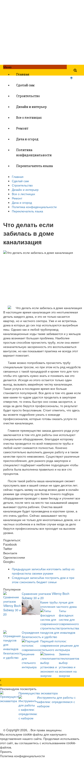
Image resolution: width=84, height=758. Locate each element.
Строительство (28, 96)
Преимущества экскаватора (38, 693)
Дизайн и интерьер (31, 107)
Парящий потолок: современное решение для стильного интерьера (59, 645)
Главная (22, 74)
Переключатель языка (34, 166)
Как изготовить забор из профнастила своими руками (43, 571)
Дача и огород (27, 139)
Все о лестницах (29, 117)
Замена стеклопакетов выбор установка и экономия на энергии (69, 665)
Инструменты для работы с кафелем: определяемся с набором (56, 701)
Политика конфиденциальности (34, 152)
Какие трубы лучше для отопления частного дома (58, 604)
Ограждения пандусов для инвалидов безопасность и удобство (48, 634)
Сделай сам (25, 85)
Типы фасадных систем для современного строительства (69, 619)
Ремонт (22, 128)
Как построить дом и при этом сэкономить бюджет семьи (43, 579)
